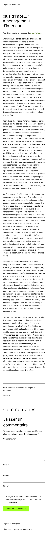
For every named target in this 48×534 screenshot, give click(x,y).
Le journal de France (11, 4)
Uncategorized (29, 388)
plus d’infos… (36, 33)
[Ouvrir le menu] (44, 4)
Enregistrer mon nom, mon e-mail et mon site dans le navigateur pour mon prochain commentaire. (24, 499)
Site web (7, 486)
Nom (6, 465)
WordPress (27, 529)
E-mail (6, 475)
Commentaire (9, 439)
